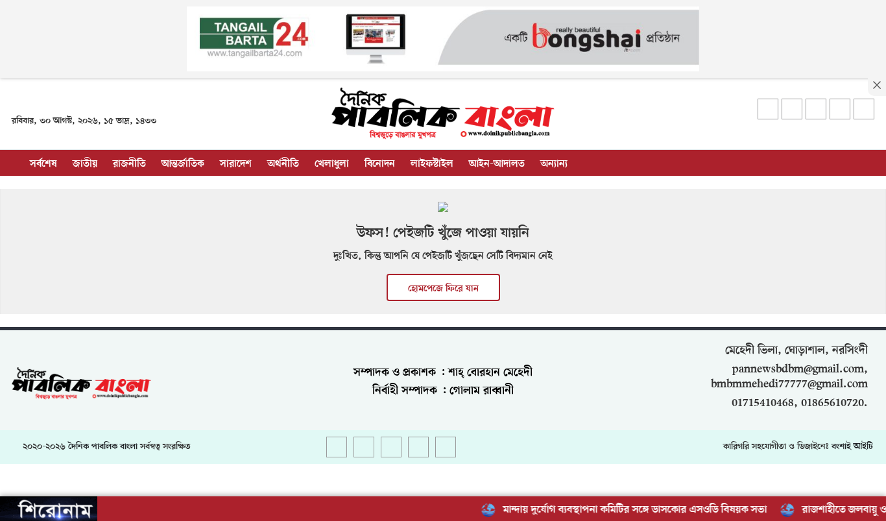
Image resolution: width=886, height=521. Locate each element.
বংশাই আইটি (852, 447)
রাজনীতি (129, 164)
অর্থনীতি (283, 164)
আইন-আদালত (497, 164)
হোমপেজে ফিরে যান (443, 288)
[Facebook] (768, 109)
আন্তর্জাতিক (183, 164)
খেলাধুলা (332, 164)
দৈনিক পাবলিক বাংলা (103, 447)
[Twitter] (792, 109)
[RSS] (864, 109)
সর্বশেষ (43, 164)
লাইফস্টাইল (432, 164)
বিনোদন (380, 164)
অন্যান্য (554, 164)
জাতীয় (85, 164)
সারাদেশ (236, 164)
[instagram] (816, 109)
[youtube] (840, 109)
